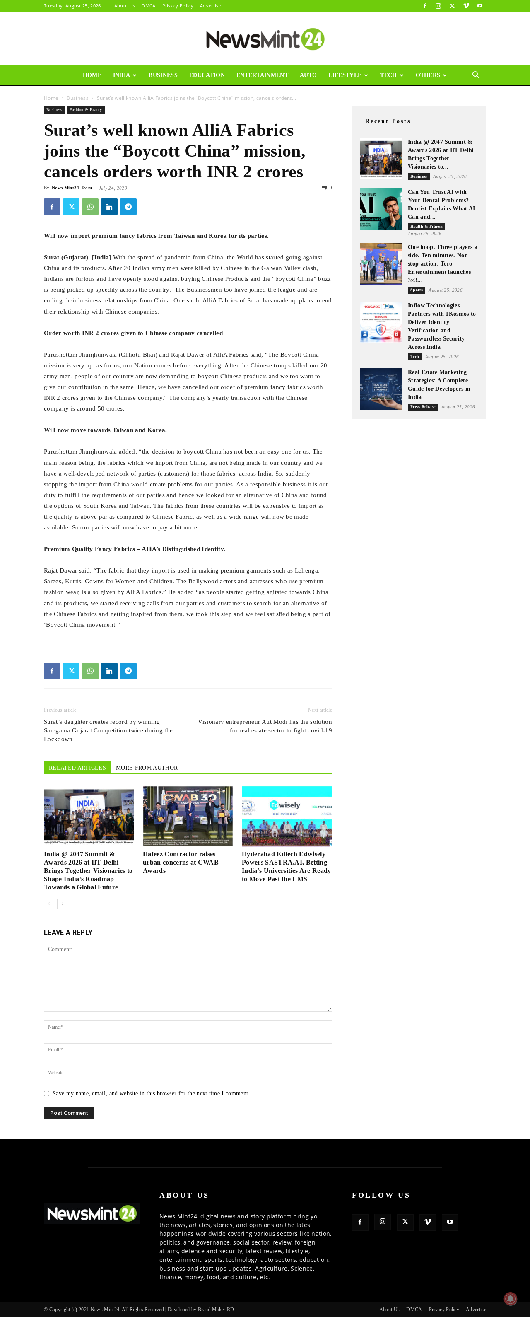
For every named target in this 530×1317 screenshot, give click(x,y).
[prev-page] (49, 904)
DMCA (148, 5)
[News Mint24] (265, 38)
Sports (416, 290)
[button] (476, 76)
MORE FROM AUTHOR (147, 768)
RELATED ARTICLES (77, 768)
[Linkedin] (109, 206)
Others (428, 75)
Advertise (210, 5)
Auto (308, 75)
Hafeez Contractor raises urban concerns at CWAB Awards (181, 862)
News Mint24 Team (72, 187)
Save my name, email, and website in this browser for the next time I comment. (151, 1093)
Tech (388, 75)
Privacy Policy (177, 5)
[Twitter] (452, 6)
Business (163, 75)
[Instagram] (438, 6)
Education (207, 75)
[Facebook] (425, 6)
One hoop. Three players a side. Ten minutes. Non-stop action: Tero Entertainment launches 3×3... (442, 263)
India (121, 75)
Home (92, 75)
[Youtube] (480, 6)
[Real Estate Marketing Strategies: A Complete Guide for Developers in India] (381, 389)
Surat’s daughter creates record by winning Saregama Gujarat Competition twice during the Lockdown (108, 730)
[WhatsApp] (90, 206)
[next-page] (62, 904)
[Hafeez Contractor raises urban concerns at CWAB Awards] (188, 816)
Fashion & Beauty (86, 109)
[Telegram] (128, 206)
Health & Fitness (426, 226)
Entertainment (262, 75)
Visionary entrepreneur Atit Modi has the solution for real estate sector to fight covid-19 (265, 726)
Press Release (422, 406)
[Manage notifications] (510, 1298)
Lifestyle (344, 75)
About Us (124, 5)
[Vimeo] (466, 6)
